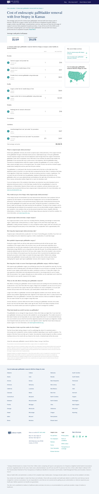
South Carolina (76, 372)
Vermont (74, 392)
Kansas (30, 380)
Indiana (31, 372)
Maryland (31, 396)
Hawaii (8, 412)
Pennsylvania (54, 416)
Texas (73, 384)
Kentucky (31, 384)
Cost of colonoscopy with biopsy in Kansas (75, 53)
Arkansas (9, 384)
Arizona (9, 380)
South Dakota (75, 376)
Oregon (52, 412)
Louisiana (31, 388)
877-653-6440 (41, 432)
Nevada (52, 376)
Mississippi (31, 412)
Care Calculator (55, 448)
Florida (9, 404)
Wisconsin (75, 408)
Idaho (8, 416)
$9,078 (32, 39)
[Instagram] (76, 437)
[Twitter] (83, 437)
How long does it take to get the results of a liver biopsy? (23, 327)
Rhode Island (54, 420)
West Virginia (75, 404)
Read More (32, 29)
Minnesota (31, 408)
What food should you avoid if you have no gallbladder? (23, 310)
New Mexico (54, 388)
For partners (54, 435)
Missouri (31, 416)
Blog (65, 2)
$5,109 (15, 39)
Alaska (8, 376)
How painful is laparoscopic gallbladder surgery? (21, 240)
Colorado (9, 392)
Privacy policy (65, 435)
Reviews (53, 442)
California (9, 388)
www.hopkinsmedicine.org (36, 322)
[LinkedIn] (79, 437)
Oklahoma (53, 408)
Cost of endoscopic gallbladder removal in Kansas (75, 57)
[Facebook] (73, 437)
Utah (73, 388)
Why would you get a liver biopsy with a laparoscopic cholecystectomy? (27, 195)
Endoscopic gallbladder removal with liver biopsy (29, 8)
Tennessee (75, 380)
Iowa (30, 376)
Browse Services (55, 451)
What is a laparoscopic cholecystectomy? (19, 150)
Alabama (9, 372)
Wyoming (74, 412)
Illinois (8, 420)
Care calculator (11, 8)
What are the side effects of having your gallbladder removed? (25, 281)
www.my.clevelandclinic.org (14, 190)
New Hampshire (55, 380)
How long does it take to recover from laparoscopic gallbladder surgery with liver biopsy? (33, 263)
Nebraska (53, 372)
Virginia (74, 396)
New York (53, 392)
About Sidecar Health (85, 2)
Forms (52, 445)
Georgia (9, 408)
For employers (54, 438)
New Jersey (54, 384)
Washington (75, 400)
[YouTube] (86, 437)
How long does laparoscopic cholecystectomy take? (21, 231)
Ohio (52, 404)
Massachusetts (33, 400)
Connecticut (10, 396)
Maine (30, 392)
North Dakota (54, 400)
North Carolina (54, 396)
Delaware (9, 400)
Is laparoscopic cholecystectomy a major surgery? (21, 218)
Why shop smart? (73, 2)
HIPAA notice (64, 443)
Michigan (31, 404)
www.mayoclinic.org (24, 213)
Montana (31, 420)
